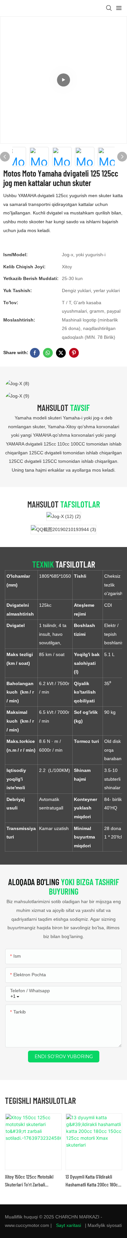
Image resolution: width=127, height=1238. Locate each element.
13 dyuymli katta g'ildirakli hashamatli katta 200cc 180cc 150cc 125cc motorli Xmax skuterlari (92, 1180)
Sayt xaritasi (68, 1225)
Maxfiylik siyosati (105, 1225)
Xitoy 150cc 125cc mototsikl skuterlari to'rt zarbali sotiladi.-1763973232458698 (30, 1180)
